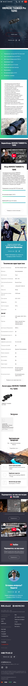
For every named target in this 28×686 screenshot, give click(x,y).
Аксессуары (4, 647)
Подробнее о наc (14, 448)
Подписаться (14, 518)
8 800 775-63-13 (17, 256)
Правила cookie (4, 678)
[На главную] (7, 1)
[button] (11, 29)
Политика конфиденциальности (8, 677)
